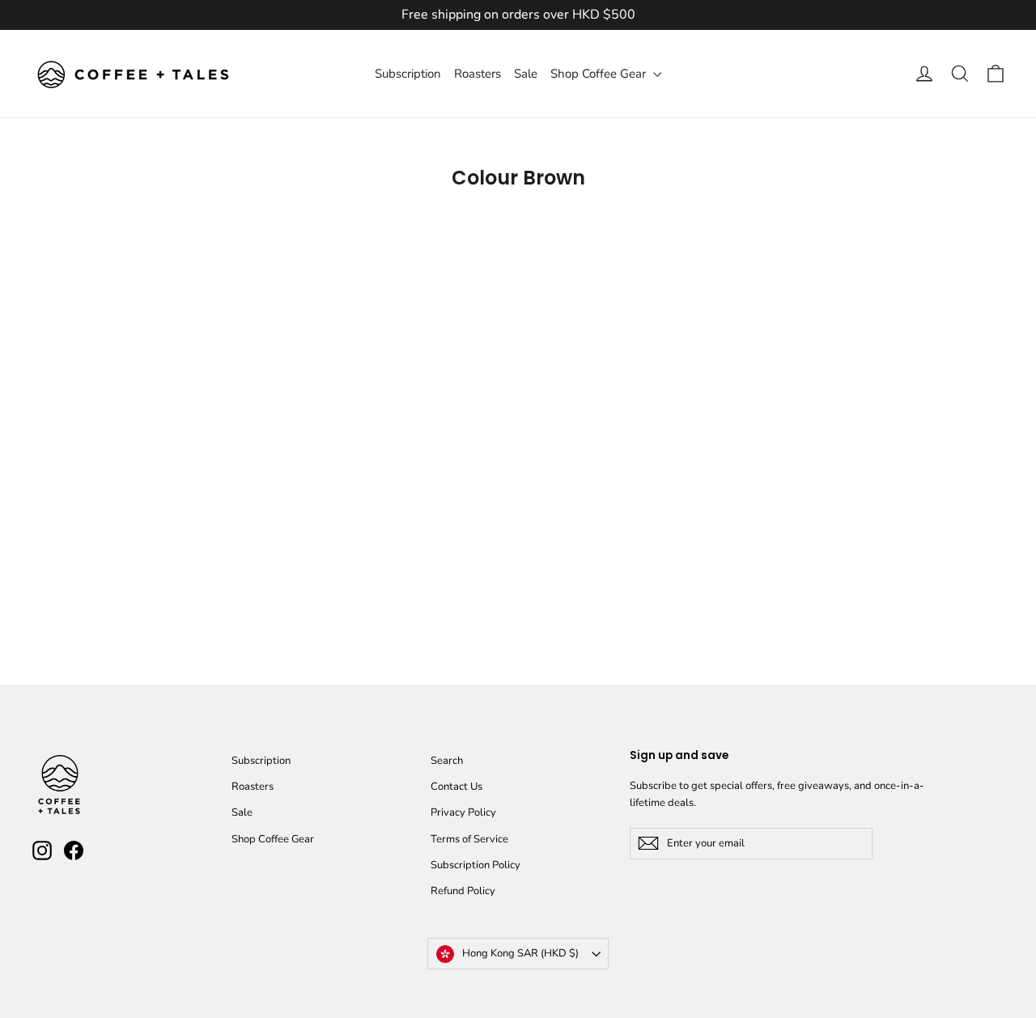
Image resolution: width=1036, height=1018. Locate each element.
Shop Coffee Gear (599, 74)
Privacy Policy (463, 812)
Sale (525, 74)
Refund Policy (463, 891)
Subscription (408, 74)
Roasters (477, 74)
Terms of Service (469, 839)
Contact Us (456, 786)
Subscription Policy (475, 865)
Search (447, 760)
